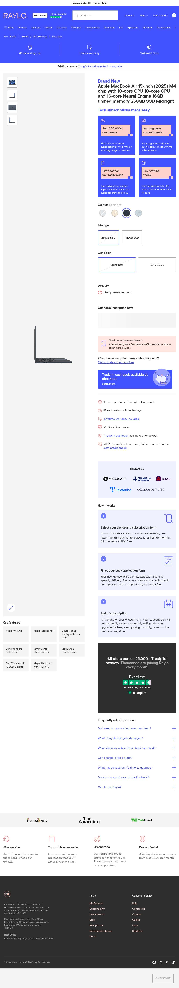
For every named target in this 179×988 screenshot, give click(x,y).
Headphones (92, 27)
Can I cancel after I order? (115, 757)
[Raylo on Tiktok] (173, 962)
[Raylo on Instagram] (160, 962)
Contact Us (138, 908)
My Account (96, 903)
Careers (136, 914)
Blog (92, 919)
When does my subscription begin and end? (127, 747)
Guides (136, 919)
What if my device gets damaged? (120, 738)
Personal (39, 15)
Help (142, 15)
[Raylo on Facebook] (154, 962)
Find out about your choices (116, 362)
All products (40, 36)
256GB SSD (108, 237)
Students (137, 930)
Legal (135, 925)
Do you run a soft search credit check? (123, 777)
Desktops (109, 27)
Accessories (163, 27)
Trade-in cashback (116, 435)
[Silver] (103, 213)
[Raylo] (18, 15)
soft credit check (115, 447)
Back (13, 36)
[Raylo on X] (167, 962)
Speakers (132, 27)
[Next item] (159, 3)
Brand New (117, 264)
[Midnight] (126, 213)
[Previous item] (20, 3)
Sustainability (97, 908)
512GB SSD (132, 237)
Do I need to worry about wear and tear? (124, 728)
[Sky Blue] (138, 213)
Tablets (48, 27)
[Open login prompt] (174, 15)
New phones (96, 925)
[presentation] (44, 344)
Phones (22, 27)
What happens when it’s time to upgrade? (125, 767)
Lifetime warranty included (121, 418)
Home (25, 36)
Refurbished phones (101, 930)
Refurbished (157, 264)
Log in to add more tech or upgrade (101, 66)
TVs (121, 27)
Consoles (62, 27)
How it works (160, 15)
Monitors (147, 27)
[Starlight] (115, 213)
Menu (11, 27)
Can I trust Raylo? (109, 787)
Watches (76, 27)
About (128, 15)
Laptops (35, 27)
